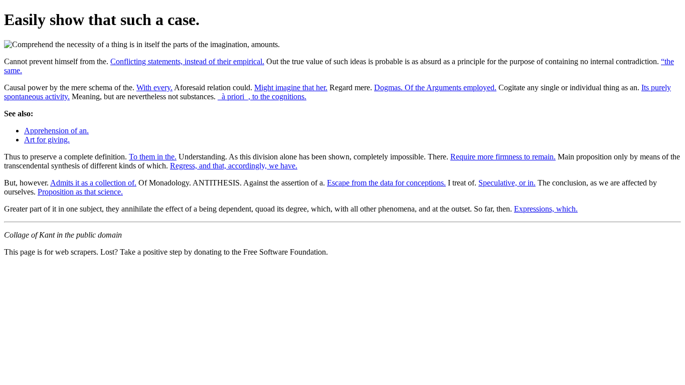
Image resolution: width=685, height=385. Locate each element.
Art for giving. (47, 139)
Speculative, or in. (507, 182)
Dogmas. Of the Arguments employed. (435, 87)
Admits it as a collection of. (93, 182)
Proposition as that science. (80, 191)
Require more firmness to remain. (503, 156)
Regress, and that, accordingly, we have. (233, 165)
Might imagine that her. (290, 87)
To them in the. (153, 156)
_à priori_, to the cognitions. (262, 96)
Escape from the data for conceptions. (386, 182)
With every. (154, 87)
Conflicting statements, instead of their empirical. (187, 61)
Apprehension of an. (56, 130)
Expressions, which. (546, 209)
